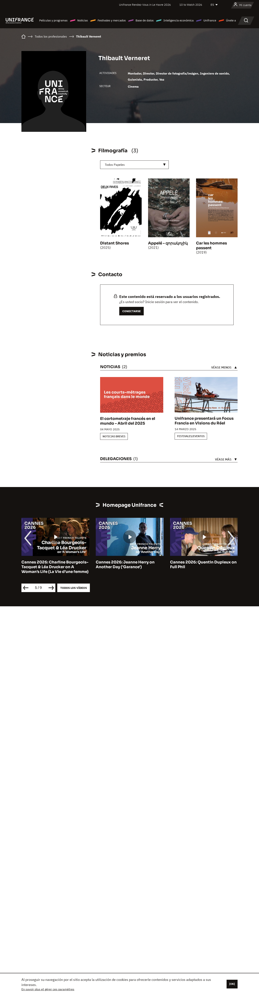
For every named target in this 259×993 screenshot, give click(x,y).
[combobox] (134, 164)
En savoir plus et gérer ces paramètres (47, 989)
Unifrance (209, 20)
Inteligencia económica (178, 20)
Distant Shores (114, 243)
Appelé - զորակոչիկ (168, 243)
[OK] (232, 984)
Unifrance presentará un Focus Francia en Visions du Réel (204, 421)
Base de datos (145, 20)
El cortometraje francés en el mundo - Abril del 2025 (127, 421)
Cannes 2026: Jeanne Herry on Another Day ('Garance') (125, 564)
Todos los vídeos (73, 588)
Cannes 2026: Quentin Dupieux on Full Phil (203, 564)
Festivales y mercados (112, 20)
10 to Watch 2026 (190, 4)
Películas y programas (53, 20)
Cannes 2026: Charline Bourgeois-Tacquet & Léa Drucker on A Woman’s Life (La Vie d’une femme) (55, 567)
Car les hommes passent (211, 245)
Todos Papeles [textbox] (115, 165)
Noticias (82, 20)
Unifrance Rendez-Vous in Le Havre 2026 (145, 4)
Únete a (231, 20)
